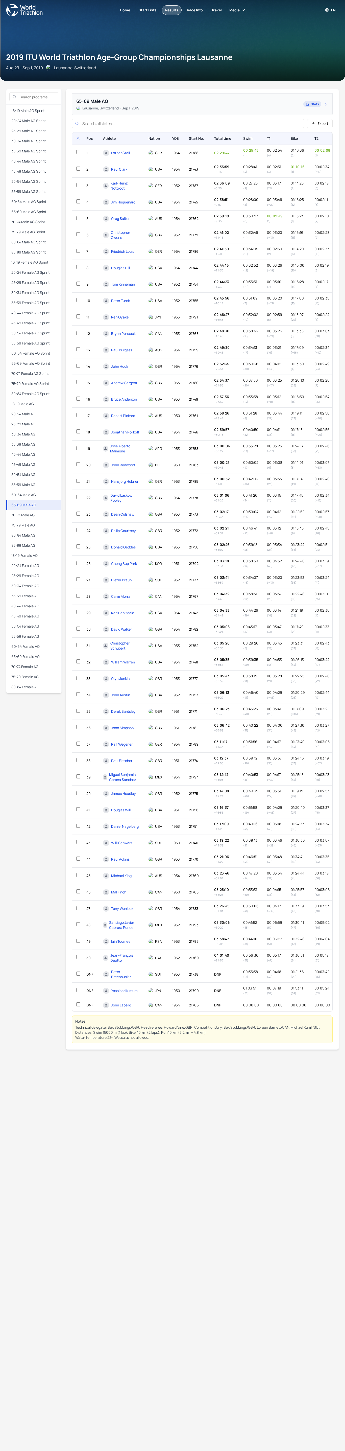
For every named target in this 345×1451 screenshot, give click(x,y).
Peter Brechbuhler (121, 974)
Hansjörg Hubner (124, 481)
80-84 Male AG (23, 535)
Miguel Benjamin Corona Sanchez (122, 777)
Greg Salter (120, 218)
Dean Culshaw (122, 514)
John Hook (119, 366)
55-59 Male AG (23, 484)
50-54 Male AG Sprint (28, 181)
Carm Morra (120, 596)
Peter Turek (120, 300)
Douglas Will (121, 810)
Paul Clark (119, 169)
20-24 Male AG (23, 413)
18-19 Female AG (24, 555)
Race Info (195, 10)
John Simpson (122, 727)
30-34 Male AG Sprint (28, 141)
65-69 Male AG (23, 504)
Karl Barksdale (122, 612)
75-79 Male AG (23, 525)
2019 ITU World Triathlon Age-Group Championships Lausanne (119, 57)
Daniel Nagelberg (125, 826)
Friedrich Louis (122, 251)
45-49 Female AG (25, 616)
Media (234, 10)
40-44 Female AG (25, 606)
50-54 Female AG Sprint (30, 333)
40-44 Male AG (23, 454)
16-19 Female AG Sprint (29, 262)
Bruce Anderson (124, 399)
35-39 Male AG (23, 444)
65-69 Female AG (25, 656)
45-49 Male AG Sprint (28, 171)
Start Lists (148, 10)
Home (125, 10)
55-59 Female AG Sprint (30, 343)
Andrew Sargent (124, 382)
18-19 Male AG (22, 403)
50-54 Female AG (25, 626)
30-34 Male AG (23, 434)
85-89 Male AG (23, 545)
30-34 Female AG (25, 585)
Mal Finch (118, 892)
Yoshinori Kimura (124, 990)
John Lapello (121, 1005)
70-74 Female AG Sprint (30, 373)
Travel (216, 10)
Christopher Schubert (120, 646)
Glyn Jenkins (121, 678)
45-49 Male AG (23, 464)
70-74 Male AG (23, 515)
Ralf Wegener (122, 744)
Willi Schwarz (121, 842)
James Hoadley (123, 793)
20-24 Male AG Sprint (28, 120)
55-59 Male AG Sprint (28, 191)
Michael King (121, 875)
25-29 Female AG (25, 575)
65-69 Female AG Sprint (30, 363)
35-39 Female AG (25, 595)
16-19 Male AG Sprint (28, 110)
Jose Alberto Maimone (120, 448)
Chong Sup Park (124, 563)
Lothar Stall (120, 152)
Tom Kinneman (123, 284)
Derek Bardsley (123, 711)
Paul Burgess (121, 350)
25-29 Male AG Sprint (28, 130)
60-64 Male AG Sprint (28, 201)
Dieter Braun (121, 580)
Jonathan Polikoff (125, 432)
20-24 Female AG (25, 565)
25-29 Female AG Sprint (30, 282)
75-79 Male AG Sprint (28, 231)
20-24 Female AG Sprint (30, 272)
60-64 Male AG (23, 494)
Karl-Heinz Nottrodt (119, 186)
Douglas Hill (120, 267)
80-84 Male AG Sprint (28, 242)
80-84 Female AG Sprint (30, 393)
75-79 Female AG (25, 676)
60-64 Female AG (25, 646)
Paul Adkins (120, 859)
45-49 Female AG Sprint (30, 322)
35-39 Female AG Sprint (30, 302)
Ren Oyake (120, 317)
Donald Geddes (123, 547)
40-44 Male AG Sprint (28, 161)
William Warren (123, 662)
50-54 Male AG (23, 474)
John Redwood (123, 465)
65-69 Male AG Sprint (28, 211)
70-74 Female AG (24, 666)
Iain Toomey (120, 941)
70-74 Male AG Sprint (28, 221)
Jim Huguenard (123, 202)
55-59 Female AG (25, 636)
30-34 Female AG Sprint (30, 292)
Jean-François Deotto (121, 958)
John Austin (120, 695)
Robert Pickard (123, 415)
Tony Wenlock (122, 908)
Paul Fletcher (121, 760)
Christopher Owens (120, 235)
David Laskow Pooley (121, 498)
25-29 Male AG (23, 424)
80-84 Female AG (25, 686)
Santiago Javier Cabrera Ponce (121, 925)
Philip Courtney (123, 530)
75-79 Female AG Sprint (30, 383)
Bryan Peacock (123, 333)
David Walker (121, 629)
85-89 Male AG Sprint (28, 252)
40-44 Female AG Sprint (30, 312)
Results (171, 10)
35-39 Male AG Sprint (28, 151)
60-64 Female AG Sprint (30, 353)
